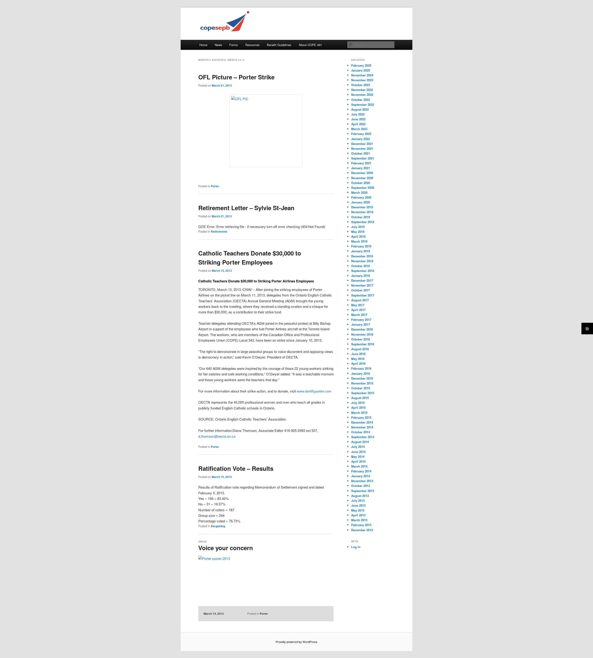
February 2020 (361, 197)
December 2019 (362, 207)
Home (203, 45)
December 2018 (362, 256)
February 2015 (361, 417)
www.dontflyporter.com (314, 391)
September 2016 (362, 344)
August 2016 (360, 349)
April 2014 (358, 461)
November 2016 (362, 334)
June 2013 (358, 505)
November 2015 (362, 383)
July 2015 (358, 402)
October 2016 (360, 339)
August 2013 (360, 495)
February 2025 (361, 65)
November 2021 (362, 148)
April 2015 (358, 407)
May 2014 (357, 456)
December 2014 (362, 422)
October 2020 (360, 183)
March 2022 (359, 129)
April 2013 (358, 515)
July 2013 (358, 500)
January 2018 (360, 275)
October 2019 (360, 217)
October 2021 (360, 153)
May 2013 (357, 510)
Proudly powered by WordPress (296, 642)
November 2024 (362, 75)
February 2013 (361, 525)
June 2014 (358, 451)
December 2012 (362, 530)
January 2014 (360, 476)
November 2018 (362, 261)
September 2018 (362, 270)
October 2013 (360, 485)
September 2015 (362, 393)
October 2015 (360, 388)
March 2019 (359, 241)
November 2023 (362, 80)
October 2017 (360, 290)
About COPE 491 (310, 45)
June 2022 (358, 119)
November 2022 (362, 94)
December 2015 (362, 378)
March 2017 (359, 314)
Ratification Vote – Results (235, 468)
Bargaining (218, 526)
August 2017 (360, 300)
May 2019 (357, 231)
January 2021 (360, 168)
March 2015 (359, 412)
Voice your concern (225, 547)
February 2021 (361, 163)
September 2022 (362, 104)
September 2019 (362, 222)
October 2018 (360, 266)
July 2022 (358, 114)
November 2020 (362, 178)
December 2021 (362, 143)
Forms (233, 45)
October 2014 (360, 432)
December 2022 (362, 89)
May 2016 (357, 358)
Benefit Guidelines (279, 45)
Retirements (219, 231)
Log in (355, 547)
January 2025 (360, 70)
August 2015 (360, 398)
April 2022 (358, 124)
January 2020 (360, 202)
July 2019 (358, 227)
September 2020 (362, 187)
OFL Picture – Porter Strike (236, 77)
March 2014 (359, 466)
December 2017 (362, 280)
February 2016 (361, 368)
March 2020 (359, 192)
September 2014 (362, 437)
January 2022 (360, 139)
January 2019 (360, 251)
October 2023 (360, 85)
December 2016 (362, 329)
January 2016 (360, 373)
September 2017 (362, 295)
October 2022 (360, 99)
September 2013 (362, 491)
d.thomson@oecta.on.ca (216, 436)
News (218, 45)
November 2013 (362, 481)
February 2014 (361, 471)
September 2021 (362, 158)
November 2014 (362, 427)
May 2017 (357, 305)
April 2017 (358, 310)
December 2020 (362, 173)
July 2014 (358, 446)
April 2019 (358, 236)
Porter (215, 186)
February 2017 (361, 319)
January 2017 (360, 324)
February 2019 (361, 246)
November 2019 (362, 212)
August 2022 (360, 109)
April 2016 (358, 363)
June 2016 (358, 354)
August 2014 (360, 442)
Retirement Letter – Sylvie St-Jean (246, 207)
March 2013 (359, 520)
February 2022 (361, 133)
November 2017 (362, 285)
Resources (252, 45)
